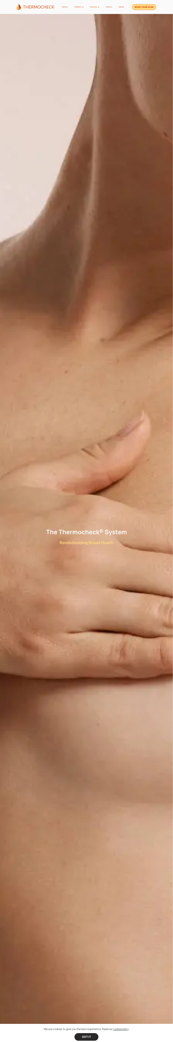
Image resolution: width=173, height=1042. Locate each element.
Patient (77, 6)
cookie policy (121, 1029)
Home (65, 6)
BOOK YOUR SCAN (144, 7)
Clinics (109, 6)
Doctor (93, 6)
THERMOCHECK (38, 7)
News (121, 6)
